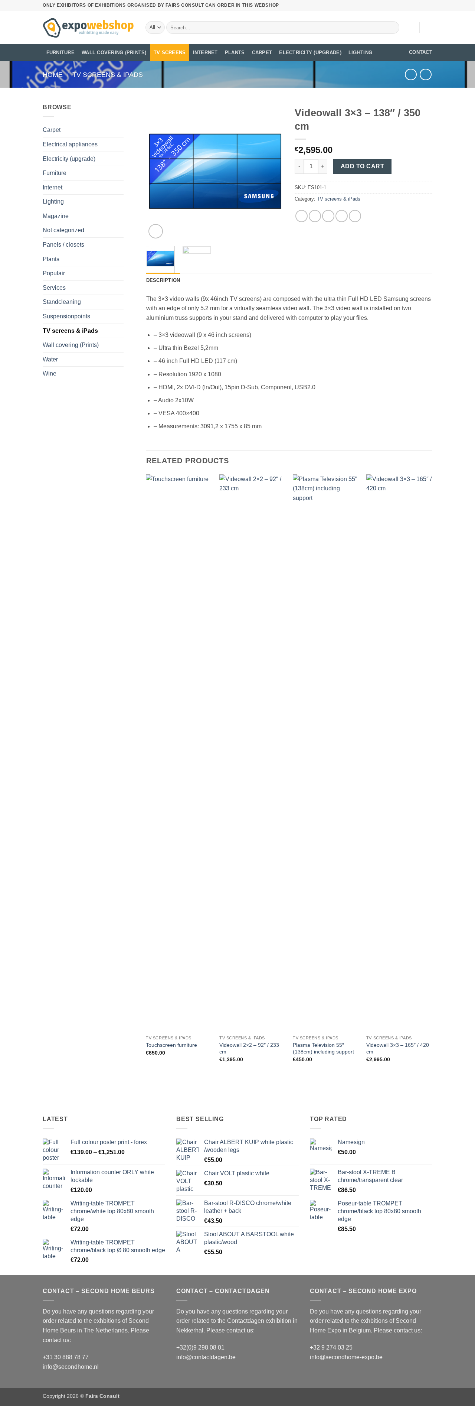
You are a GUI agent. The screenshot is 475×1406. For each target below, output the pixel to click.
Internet (205, 52)
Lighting (360, 52)
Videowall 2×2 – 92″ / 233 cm (249, 1048)
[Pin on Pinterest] (341, 216)
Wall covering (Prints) (71, 345)
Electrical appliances (70, 144)
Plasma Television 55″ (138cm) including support (323, 1048)
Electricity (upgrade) (310, 52)
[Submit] (392, 27)
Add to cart (362, 166)
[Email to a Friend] (328, 216)
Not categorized (63, 230)
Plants (235, 52)
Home (53, 74)
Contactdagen (245, 1321)
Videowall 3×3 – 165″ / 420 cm (397, 1048)
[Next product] (410, 74)
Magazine (56, 216)
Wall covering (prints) (114, 52)
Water (50, 359)
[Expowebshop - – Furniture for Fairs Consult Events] (88, 27)
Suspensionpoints (66, 316)
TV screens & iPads (107, 74)
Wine (49, 373)
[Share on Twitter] (315, 216)
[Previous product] (425, 74)
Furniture (60, 52)
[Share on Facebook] (301, 216)
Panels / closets (63, 244)
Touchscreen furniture (171, 1045)
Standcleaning (62, 302)
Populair (54, 273)
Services (54, 288)
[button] (428, 27)
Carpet (262, 52)
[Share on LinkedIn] (355, 216)
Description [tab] (163, 280)
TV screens (170, 52)
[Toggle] (119, 173)
